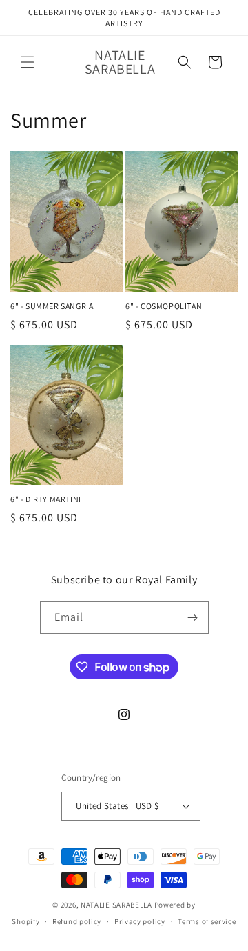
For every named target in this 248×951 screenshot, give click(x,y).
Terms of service (207, 921)
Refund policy (76, 921)
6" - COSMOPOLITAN (163, 306)
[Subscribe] (193, 617)
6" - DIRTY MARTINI (45, 499)
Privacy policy (139, 921)
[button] (27, 62)
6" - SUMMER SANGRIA (51, 306)
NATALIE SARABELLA (116, 905)
